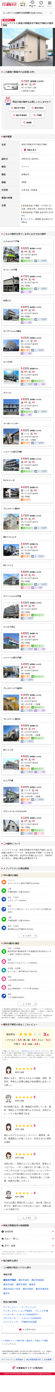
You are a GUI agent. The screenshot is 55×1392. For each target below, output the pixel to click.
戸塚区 (37, 1341)
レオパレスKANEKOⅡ (27, 1314)
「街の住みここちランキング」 (31, 1051)
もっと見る (27, 1218)
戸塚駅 (39, 115)
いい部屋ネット (8, 1341)
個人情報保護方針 (33, 1359)
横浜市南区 (28, 1289)
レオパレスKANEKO (31, 1318)
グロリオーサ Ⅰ (11, 1318)
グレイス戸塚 (41, 1311)
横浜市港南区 (21, 115)
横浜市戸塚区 (19, 108)
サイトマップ (7, 1359)
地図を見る (31, 150)
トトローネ (8, 1314)
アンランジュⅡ (28, 1307)
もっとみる (27, 935)
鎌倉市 (32, 1284)
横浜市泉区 (39, 108)
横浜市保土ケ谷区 (11, 1289)
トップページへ (29, 1329)
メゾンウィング (10, 1322)
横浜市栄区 (8, 1284)
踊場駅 (29, 123)
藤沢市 (6, 1293)
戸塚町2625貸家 (29, 1322)
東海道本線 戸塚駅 (31, 205)
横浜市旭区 (21, 1284)
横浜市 (29, 1341)
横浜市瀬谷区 (42, 1289)
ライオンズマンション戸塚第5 (17, 1311)
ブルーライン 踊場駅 (32, 219)
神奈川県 (7, 1274)
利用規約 (19, 1359)
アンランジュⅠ (10, 1307)
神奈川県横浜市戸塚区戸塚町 (34, 144)
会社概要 (47, 1359)
